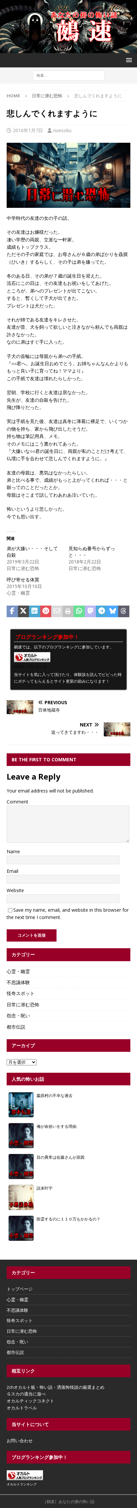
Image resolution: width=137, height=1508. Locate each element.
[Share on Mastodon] (90, 612)
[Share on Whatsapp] (79, 612)
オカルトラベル (22, 1408)
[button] (127, 60)
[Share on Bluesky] (112, 612)
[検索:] (68, 75)
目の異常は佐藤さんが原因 (60, 1157)
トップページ (20, 1289)
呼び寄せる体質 (23, 579)
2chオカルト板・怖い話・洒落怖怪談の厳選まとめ (55, 1387)
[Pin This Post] (46, 612)
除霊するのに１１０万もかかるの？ (68, 1218)
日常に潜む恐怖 (23, 1004)
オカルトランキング (30, 666)
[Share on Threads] (123, 612)
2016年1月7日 (28, 130)
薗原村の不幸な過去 (54, 1095)
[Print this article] (68, 612)
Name (13, 851)
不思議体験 (18, 982)
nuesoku (62, 130)
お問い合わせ (20, 1441)
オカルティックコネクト (30, 1401)
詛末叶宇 (45, 1188)
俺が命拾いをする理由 (56, 1126)
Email (12, 871)
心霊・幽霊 (18, 971)
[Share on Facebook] (12, 612)
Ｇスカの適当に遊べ (26, 1394)
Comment (17, 801)
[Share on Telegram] (101, 612)
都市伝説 (16, 1027)
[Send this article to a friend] (57, 612)
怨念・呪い (18, 1015)
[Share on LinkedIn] (34, 612)
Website (15, 890)
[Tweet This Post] (23, 612)
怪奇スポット (21, 993)
